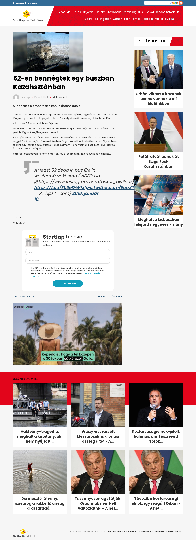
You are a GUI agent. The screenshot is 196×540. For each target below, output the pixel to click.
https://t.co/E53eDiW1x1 (59, 188)
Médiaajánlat (174, 531)
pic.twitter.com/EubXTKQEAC (117, 188)
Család (149, 12)
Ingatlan (105, 19)
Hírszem (100, 12)
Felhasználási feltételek (153, 531)
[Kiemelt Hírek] (30, 16)
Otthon (117, 19)
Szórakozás (114, 12)
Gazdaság (130, 12)
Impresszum (114, 531)
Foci (96, 19)
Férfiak (136, 19)
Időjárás (87, 12)
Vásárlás (64, 12)
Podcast (147, 19)
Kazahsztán (27, 296)
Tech (127, 19)
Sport (88, 19)
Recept (160, 12)
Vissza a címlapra (111, 296)
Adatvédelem (131, 531)
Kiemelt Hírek (41, 97)
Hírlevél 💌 (168, 19)
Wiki (157, 19)
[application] (68, 334)
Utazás (76, 12)
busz (16, 296)
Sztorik (170, 12)
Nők (140, 12)
